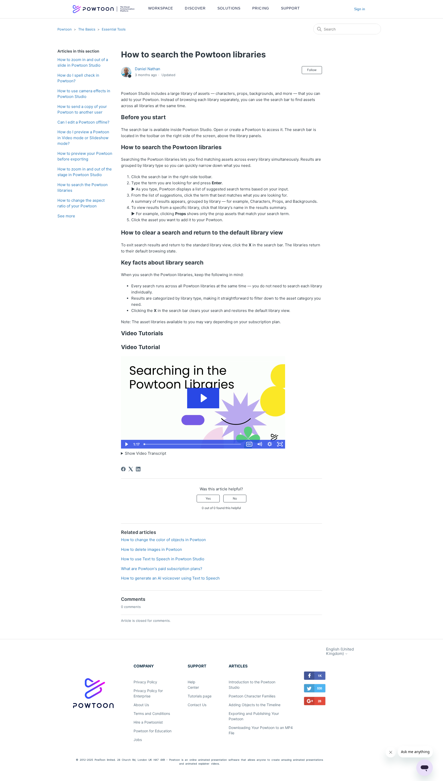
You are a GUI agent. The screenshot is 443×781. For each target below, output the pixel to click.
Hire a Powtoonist (148, 722)
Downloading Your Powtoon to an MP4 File (261, 730)
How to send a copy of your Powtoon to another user (82, 109)
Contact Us (197, 705)
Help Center (193, 684)
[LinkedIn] (138, 469)
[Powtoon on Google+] (315, 701)
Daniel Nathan (147, 68)
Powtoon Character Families (252, 696)
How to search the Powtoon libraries (82, 187)
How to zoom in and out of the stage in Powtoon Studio (84, 172)
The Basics (86, 29)
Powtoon (64, 29)
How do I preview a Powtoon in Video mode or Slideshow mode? (83, 137)
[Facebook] (123, 469)
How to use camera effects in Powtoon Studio (83, 93)
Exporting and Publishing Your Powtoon (254, 716)
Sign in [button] (359, 9)
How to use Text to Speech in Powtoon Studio (162, 558)
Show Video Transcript (145, 453)
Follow (312, 70)
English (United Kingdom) (340, 651)
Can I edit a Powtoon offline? (83, 122)
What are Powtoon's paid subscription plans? (161, 568)
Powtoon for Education (153, 731)
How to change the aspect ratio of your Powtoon (81, 203)
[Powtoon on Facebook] (315, 676)
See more (66, 216)
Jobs (138, 739)
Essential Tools (114, 29)
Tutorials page (200, 696)
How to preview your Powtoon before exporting (84, 156)
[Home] (103, 9)
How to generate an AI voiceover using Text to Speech (170, 578)
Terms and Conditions (152, 713)
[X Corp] (130, 469)
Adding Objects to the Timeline (254, 705)
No (235, 498)
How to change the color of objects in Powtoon (163, 539)
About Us (141, 705)
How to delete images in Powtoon (151, 549)
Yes (208, 498)
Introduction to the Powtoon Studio (252, 684)
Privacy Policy (145, 682)
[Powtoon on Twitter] (315, 689)
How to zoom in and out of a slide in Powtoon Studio (82, 62)
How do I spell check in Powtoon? (78, 78)
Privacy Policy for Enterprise (148, 693)
